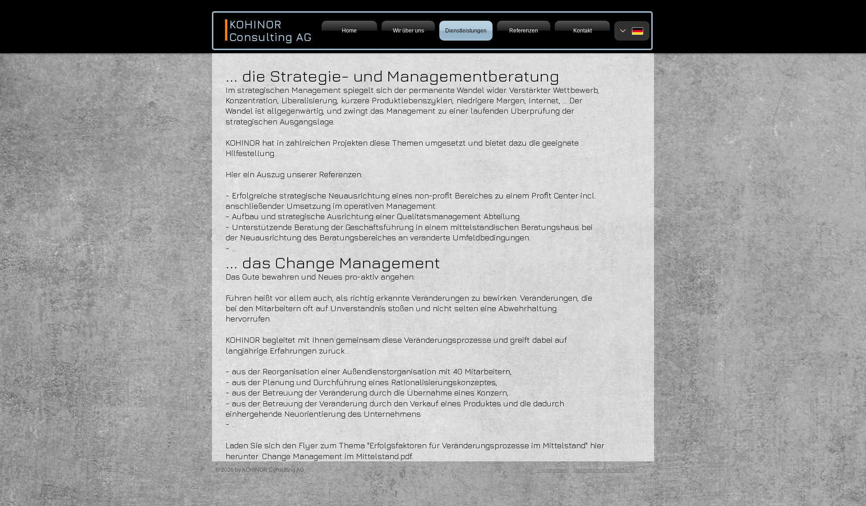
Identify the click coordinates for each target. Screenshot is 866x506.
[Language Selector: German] (632, 31)
